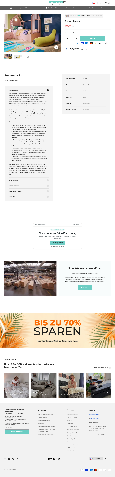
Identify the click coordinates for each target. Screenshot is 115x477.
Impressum (41, 423)
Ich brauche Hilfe (94, 414)
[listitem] (17, 412)
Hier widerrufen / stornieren (45, 434)
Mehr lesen (84, 288)
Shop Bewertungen (72, 436)
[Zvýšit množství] (76, 38)
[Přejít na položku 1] (8, 57)
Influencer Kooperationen (74, 445)
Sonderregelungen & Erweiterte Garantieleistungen (46, 430)
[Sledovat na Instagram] (9, 459)
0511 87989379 (94, 418)
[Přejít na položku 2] (18, 57)
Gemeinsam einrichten (73, 429)
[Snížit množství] (67, 38)
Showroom (70, 423)
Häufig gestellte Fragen (11, 80)
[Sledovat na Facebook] (5, 459)
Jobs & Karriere (71, 451)
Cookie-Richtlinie (42, 417)
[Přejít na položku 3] (28, 57)
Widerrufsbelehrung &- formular (46, 426)
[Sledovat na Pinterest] (13, 459)
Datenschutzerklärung (44, 420)
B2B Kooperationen (72, 448)
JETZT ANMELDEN (17, 432)
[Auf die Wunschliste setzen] (108, 38)
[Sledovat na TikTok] (17, 459)
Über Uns (69, 420)
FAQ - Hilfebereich (72, 426)
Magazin (69, 442)
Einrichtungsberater (72, 414)
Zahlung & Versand (72, 417)
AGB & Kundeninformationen (45, 414)
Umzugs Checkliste (72, 432)
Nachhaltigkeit (71, 439)
